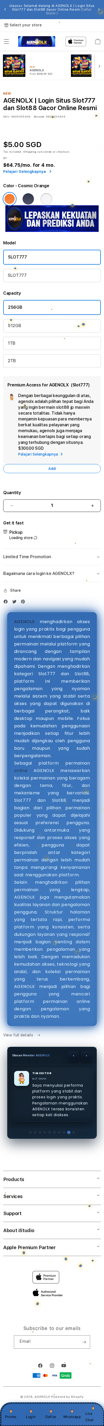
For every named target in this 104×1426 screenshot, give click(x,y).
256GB (15, 307)
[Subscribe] (84, 1342)
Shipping (30, 151)
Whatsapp (72, 1417)
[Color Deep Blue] (28, 199)
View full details (18, 1035)
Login (31, 1417)
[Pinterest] (24, 602)
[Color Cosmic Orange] (9, 199)
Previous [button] (5, 9)
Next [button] (99, 9)
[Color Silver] (46, 199)
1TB (11, 343)
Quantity (12, 492)
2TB (12, 360)
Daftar (51, 1417)
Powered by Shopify (67, 1397)
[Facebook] (7, 602)
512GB (14, 325)
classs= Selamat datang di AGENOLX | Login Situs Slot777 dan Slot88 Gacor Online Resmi (52, 9)
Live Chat (89, 1416)
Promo (11, 1417)
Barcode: (39, 116)
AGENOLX (24, 622)
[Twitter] (15, 602)
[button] (6, 41)
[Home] (36, 41)
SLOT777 (17, 257)
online (21, 771)
